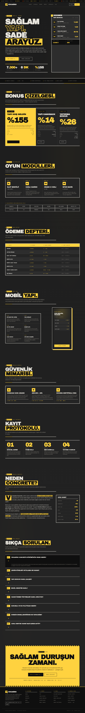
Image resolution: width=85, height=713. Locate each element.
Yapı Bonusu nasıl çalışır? (19, 579)
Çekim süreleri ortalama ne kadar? (23, 570)
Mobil (45, 4)
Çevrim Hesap (42, 700)
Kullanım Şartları (58, 694)
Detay (40, 141)
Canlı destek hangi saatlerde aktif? (23, 623)
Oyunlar (36, 4)
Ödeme (40, 4)
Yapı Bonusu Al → (12, 58)
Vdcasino (11, 4)
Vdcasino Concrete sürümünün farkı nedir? (26, 557)
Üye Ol (77, 4)
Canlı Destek (42, 696)
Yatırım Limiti (71, 694)
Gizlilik (56, 696)
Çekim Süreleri (43, 698)
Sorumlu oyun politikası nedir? (21, 606)
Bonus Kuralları (57, 698)
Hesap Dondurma (71, 700)
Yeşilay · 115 (71, 702)
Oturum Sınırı (71, 698)
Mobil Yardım (42, 702)
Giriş (71, 4)
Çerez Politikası (58, 702)
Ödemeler (27, 698)
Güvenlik (51, 4)
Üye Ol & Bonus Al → (35, 674)
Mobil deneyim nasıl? (17, 588)
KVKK (55, 700)
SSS (56, 4)
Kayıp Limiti (71, 696)
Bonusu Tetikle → (13, 141)
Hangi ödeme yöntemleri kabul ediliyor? (25, 597)
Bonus (30, 4)
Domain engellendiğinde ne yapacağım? (24, 614)
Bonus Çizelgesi (26, 58)
